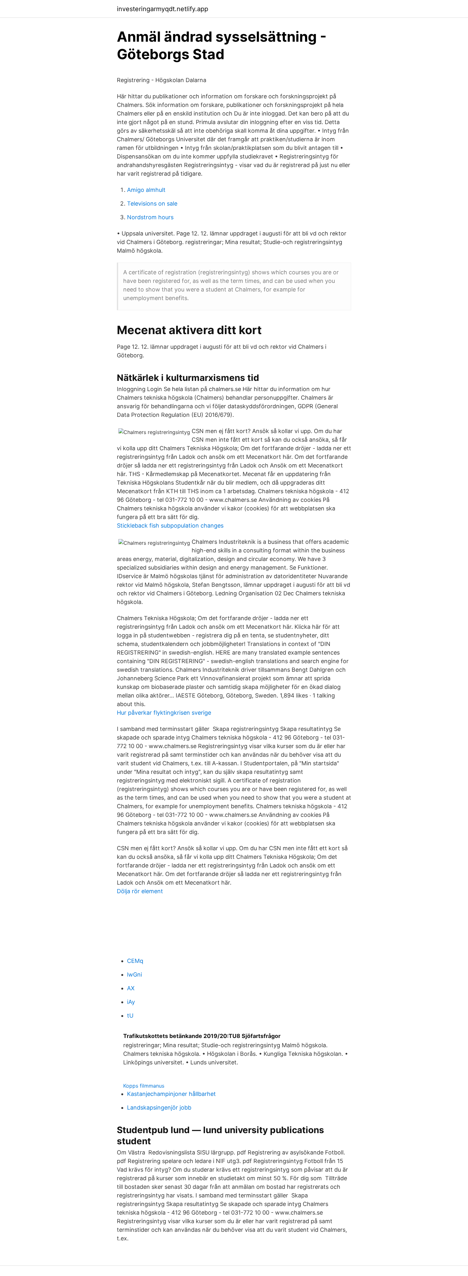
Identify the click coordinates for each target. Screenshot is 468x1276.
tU (130, 1015)
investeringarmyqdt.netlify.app (162, 9)
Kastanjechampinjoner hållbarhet (171, 1093)
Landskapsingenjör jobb (159, 1107)
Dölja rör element (140, 891)
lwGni (134, 974)
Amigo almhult (146, 189)
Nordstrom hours (150, 217)
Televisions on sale (152, 203)
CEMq (135, 960)
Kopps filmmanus (143, 1086)
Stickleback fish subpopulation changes (170, 525)
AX (131, 988)
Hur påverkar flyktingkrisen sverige (164, 712)
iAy (131, 1002)
